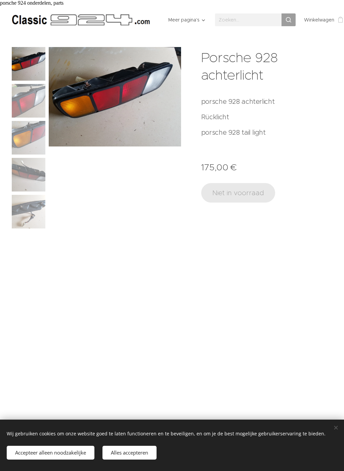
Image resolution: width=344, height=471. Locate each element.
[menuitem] (185, 19)
